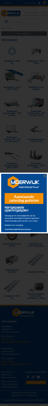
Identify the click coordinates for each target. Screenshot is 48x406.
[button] (45, 176)
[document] (24, 203)
